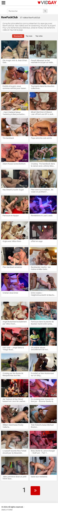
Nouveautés (18, 36)
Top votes (38, 36)
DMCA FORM (6, 510)
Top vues (29, 36)
